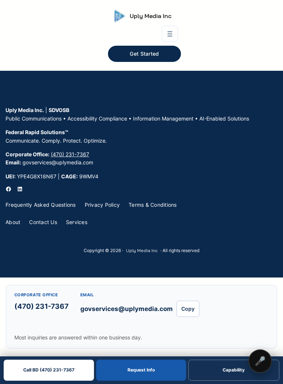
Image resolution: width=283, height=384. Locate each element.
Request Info (141, 370)
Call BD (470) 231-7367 (48, 370)
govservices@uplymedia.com (126, 309)
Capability (234, 370)
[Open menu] (170, 34)
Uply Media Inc (150, 16)
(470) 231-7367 (70, 154)
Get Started (144, 54)
